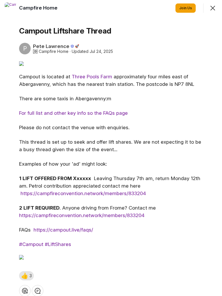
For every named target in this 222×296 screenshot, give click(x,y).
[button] (26, 275)
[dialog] (111, 148)
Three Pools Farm (92, 76)
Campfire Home (54, 51)
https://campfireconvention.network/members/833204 (83, 193)
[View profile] (10, 8)
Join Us (185, 8)
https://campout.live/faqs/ (63, 230)
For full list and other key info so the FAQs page (73, 113)
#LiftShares (58, 244)
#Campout (31, 244)
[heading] (39, 7)
